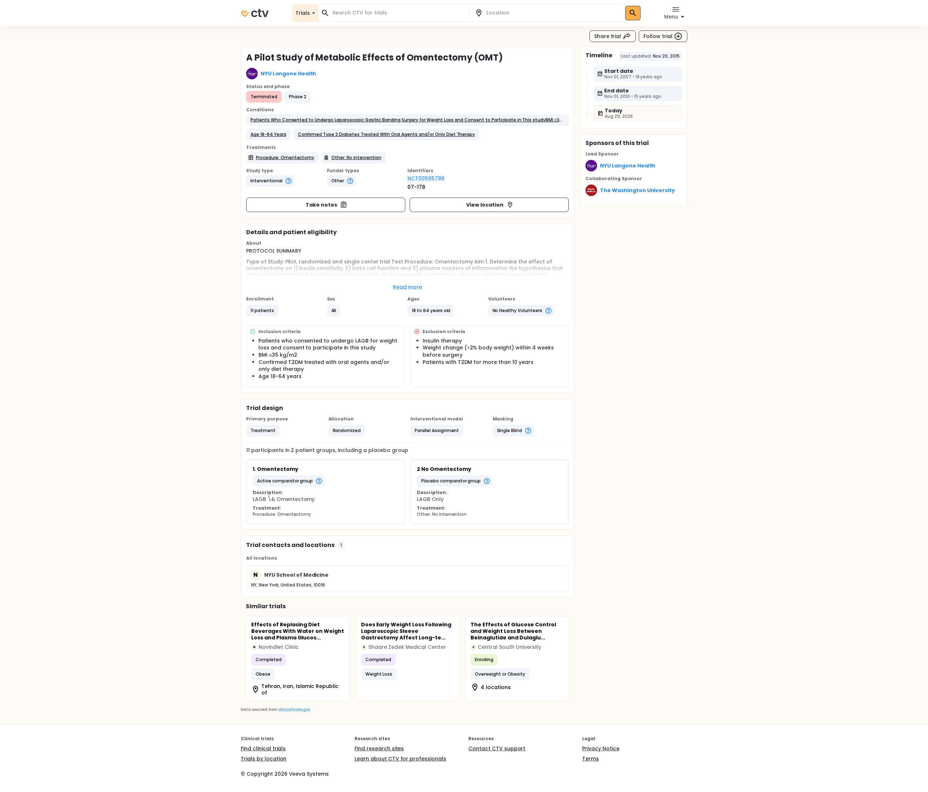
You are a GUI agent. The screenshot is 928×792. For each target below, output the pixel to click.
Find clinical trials (263, 748)
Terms (590, 758)
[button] (407, 120)
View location (485, 204)
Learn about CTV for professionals (400, 758)
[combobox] (398, 13)
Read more (407, 287)
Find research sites (379, 748)
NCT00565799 (425, 178)
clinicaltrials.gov (294, 709)
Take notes (321, 204)
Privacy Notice (601, 748)
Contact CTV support (496, 748)
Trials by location (263, 758)
